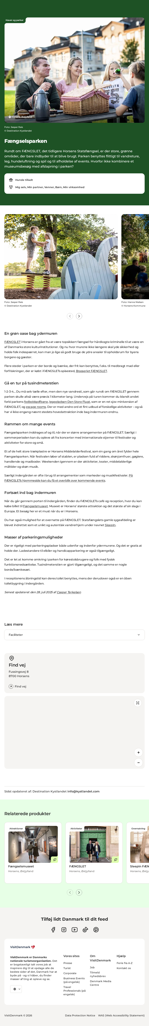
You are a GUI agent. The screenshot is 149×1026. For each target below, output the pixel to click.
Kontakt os (124, 968)
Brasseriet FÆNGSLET (91, 371)
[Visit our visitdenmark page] (74, 929)
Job (92, 967)
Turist (67, 968)
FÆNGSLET (12, 342)
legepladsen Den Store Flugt (69, 401)
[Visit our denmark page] (53, 929)
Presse (67, 963)
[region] (74, 732)
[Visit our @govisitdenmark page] (85, 929)
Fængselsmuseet (35, 506)
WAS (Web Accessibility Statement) (121, 1015)
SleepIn (110, 525)
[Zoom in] (138, 752)
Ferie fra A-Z (124, 963)
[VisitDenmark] (22, 947)
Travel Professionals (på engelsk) (74, 990)
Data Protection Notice (80, 1015)
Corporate (69, 973)
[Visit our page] (64, 929)
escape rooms (36, 407)
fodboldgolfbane (36, 401)
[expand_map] (138, 703)
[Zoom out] (138, 762)
